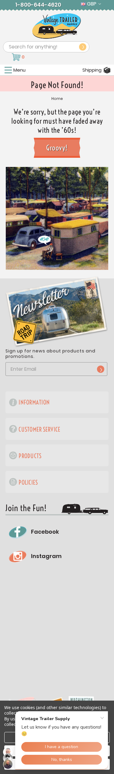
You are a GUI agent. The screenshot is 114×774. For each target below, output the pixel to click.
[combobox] (46, 46)
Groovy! (57, 147)
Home (57, 98)
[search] (82, 47)
